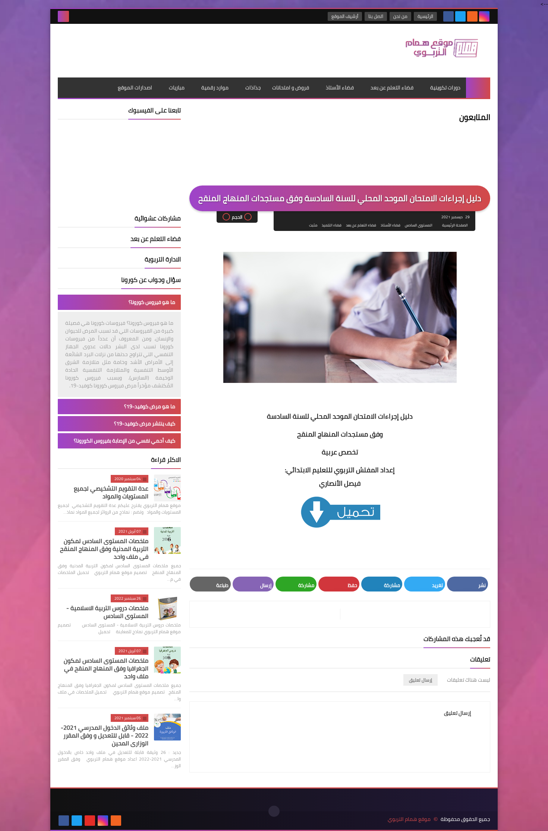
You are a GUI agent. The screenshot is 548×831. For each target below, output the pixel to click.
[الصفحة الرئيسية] (478, 87)
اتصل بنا (375, 16)
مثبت (313, 225)
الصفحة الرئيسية (455, 225)
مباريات (177, 87)
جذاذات (253, 87)
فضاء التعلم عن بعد (392, 87)
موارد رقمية (215, 87)
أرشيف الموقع (344, 16)
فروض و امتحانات (290, 87)
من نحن (400, 16)
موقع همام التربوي (409, 819)
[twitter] (460, 16)
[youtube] (90, 820)
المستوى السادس (418, 225)
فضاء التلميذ (331, 225)
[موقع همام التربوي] (436, 50)
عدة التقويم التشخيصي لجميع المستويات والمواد (111, 492)
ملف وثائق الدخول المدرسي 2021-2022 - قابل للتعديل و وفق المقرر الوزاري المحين (104, 735)
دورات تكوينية (445, 87)
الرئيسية (425, 16)
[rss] (472, 16)
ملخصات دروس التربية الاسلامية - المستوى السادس (107, 611)
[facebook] (448, 16)
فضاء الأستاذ (340, 87)
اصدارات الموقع (135, 87)
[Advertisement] (193, 48)
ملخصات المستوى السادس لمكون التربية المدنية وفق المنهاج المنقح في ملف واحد (104, 548)
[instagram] (484, 16)
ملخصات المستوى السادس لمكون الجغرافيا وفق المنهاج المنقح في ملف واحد (106, 668)
